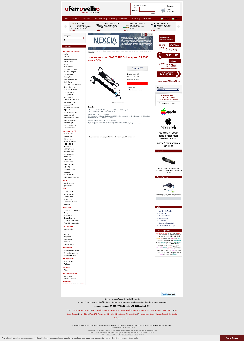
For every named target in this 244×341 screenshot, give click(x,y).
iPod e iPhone (84, 314)
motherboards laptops (71, 107)
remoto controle (69, 128)
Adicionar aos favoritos (80, 325)
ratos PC (67, 167)
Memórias (110, 314)
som (101, 137)
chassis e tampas (70, 72)
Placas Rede (68, 197)
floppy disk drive (69, 87)
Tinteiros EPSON (70, 255)
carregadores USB (70, 69)
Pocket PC (93, 314)
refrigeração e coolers (71, 177)
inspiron (119, 137)
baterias (67, 56)
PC (68, 310)
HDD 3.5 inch (68, 144)
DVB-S (66, 232)
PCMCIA (67, 110)
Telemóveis (102, 314)
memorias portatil (70, 102)
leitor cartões (68, 97)
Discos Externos (69, 218)
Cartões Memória (103, 310)
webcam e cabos (70, 125)
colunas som (116, 51)
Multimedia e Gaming (117, 310)
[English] (176, 19)
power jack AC (69, 115)
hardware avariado (70, 278)
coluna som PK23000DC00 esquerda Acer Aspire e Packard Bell (168, 193)
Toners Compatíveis (71, 253)
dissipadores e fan (70, 79)
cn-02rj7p (109, 137)
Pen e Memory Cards (71, 223)
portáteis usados (137, 302)
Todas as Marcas (164, 218)
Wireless (67, 204)
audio (66, 54)
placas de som (69, 175)
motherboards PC (70, 152)
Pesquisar (134, 19)
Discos (152, 314)
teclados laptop (69, 123)
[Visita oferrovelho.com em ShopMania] (169, 296)
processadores (69, 162)
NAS (175, 310)
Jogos (66, 213)
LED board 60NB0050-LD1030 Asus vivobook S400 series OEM (112, 26)
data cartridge (68, 136)
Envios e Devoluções (156, 325)
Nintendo (88, 310)
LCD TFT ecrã (69, 149)
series (129, 137)
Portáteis (67, 264)
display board (68, 77)
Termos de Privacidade (166, 223)
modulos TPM (68, 105)
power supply (68, 159)
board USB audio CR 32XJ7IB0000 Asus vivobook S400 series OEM (166, 26)
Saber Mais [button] (133, 338)
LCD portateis (68, 95)
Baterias (174, 314)
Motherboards (120, 314)
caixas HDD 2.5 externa (72, 210)
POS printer (68, 215)
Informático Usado (104, 302)
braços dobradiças (70, 59)
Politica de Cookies (141, 325)
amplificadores (69, 183)
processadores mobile (71, 118)
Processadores (143, 314)
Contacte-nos (146, 19)
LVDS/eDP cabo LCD (71, 100)
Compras (112, 19)
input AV (67, 234)
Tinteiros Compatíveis (71, 250)
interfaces (67, 147)
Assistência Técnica (165, 211)
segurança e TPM (70, 169)
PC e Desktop (68, 261)
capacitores (68, 276)
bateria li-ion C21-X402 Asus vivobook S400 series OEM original (86, 25)
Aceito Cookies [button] (232, 338)
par (104, 137)
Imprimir (132, 87)
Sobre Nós (75, 19)
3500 (125, 137)
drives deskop (69, 139)
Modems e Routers (70, 202)
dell (114, 137)
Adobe (66, 270)
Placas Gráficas (131, 314)
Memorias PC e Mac (147, 310)
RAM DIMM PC (69, 164)
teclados (67, 172)
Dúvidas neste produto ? (136, 90)
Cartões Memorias (132, 310)
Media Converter (69, 194)
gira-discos (68, 186)
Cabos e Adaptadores (71, 221)
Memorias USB (160, 310)
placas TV (67, 157)
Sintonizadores (69, 244)
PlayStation (74, 310)
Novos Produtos (99, 19)
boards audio (68, 229)
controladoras (68, 74)
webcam (67, 242)
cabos (66, 64)
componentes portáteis (99, 51)
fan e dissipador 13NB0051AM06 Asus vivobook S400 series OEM (139, 26)
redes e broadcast (70, 120)
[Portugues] (166, 19)
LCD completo (69, 92)
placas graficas (69, 154)
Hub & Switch (68, 192)
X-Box (81, 310)
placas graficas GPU (71, 112)
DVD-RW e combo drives (72, 84)
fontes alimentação (70, 141)
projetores (67, 237)
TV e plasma (68, 239)
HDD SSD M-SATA (70, 90)
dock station (68, 82)
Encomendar (122, 19)
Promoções (162, 213)
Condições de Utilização (167, 225)
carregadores (68, 67)
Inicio (66, 19)
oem (133, 137)
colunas (96, 137)
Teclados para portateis (122, 318)
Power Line (68, 199)
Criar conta (86, 19)
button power (68, 62)
